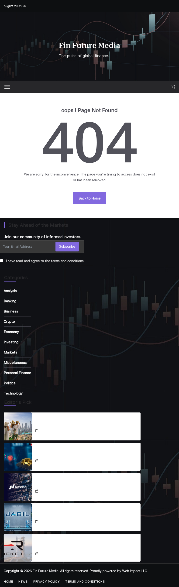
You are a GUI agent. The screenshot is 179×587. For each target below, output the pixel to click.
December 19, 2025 (54, 522)
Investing (11, 342)
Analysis (10, 290)
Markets (10, 352)
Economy (11, 332)
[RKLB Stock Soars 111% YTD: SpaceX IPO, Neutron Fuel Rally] (18, 548)
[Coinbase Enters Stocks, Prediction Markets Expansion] (18, 457)
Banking (10, 301)
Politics (10, 383)
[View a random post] (173, 87)
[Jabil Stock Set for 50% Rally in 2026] (18, 517)
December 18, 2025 (54, 431)
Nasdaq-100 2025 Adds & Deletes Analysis (71, 484)
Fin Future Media (89, 45)
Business (11, 311)
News (23, 581)
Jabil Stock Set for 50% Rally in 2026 (66, 514)
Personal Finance (17, 373)
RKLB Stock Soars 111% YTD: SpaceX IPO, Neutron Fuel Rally (83, 544)
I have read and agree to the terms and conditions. (45, 261)
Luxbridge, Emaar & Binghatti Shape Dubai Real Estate (83, 424)
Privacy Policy (46, 581)
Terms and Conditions (85, 581)
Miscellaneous (15, 362)
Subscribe (67, 246)
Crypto (9, 321)
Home (8, 581)
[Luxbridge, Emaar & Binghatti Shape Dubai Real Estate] (18, 426)
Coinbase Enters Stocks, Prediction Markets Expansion (83, 454)
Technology (13, 393)
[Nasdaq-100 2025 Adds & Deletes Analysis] (18, 487)
